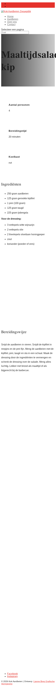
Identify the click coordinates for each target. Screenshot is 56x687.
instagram (28, 659)
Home (10, 16)
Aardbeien (12, 19)
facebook (42, 656)
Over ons (12, 22)
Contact (11, 24)
